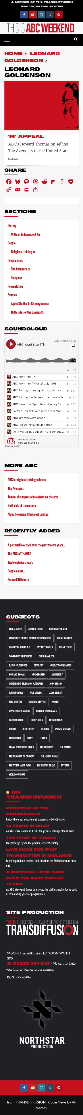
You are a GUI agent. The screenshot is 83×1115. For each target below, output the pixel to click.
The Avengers (16, 488)
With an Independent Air (25, 234)
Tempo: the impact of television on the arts (33, 496)
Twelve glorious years (20, 562)
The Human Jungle (49, 756)
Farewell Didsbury (18, 579)
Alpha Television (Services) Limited (28, 514)
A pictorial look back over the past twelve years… (36, 544)
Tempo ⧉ (16, 277)
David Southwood (18, 665)
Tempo (30, 738)
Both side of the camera (22, 505)
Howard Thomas (17, 674)
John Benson (56, 683)
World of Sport (17, 774)
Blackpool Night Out (19, 647)
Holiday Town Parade (60, 665)
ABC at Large (15, 629)
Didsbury (38, 665)
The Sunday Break (46, 765)
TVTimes (65, 765)
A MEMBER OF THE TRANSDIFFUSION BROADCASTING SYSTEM (42, 4)
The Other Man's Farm (20, 765)
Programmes (15, 260)
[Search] (76, 39)
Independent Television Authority (26, 683)
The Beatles (65, 747)
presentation (55, 720)
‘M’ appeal (26, 136)
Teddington (15, 738)
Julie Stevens (36, 692)
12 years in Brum (27, 826)
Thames (43, 738)
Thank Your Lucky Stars (21, 747)
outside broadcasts (46, 711)
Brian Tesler (65, 647)
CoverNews (57, 1102)
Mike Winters (15, 701)
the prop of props (31, 838)
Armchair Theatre (58, 629)
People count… (16, 570)
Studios (12, 294)
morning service (37, 701)
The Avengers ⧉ (20, 268)
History (12, 225)
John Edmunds (16, 692)
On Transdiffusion (33, 795)
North (55, 701)
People (11, 242)
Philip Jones (37, 720)
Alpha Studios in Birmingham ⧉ (30, 303)
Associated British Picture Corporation (30, 638)
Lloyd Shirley (55, 692)
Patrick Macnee (17, 720)
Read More (13, 159)
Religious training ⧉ (23, 251)
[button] (8, 39)
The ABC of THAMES (19, 553)
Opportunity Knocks (19, 711)
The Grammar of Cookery (21, 756)
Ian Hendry (57, 674)
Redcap (12, 729)
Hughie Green (38, 674)
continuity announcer (20, 656)
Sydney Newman (63, 729)
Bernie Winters (64, 638)
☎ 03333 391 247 (28, 964)
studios (45, 729)
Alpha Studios (35, 629)
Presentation (15, 286)
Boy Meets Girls (45, 647)
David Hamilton (46, 656)
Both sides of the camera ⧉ (27, 312)
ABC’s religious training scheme (27, 479)
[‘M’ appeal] (41, 105)
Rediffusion (28, 729)
